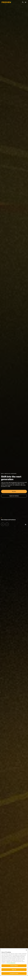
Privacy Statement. (11, 962)
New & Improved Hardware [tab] (8, 519)
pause (25, 524)
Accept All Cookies (14, 973)
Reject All (14, 969)
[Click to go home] (6, 2)
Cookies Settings (14, 965)
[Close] (26, 950)
